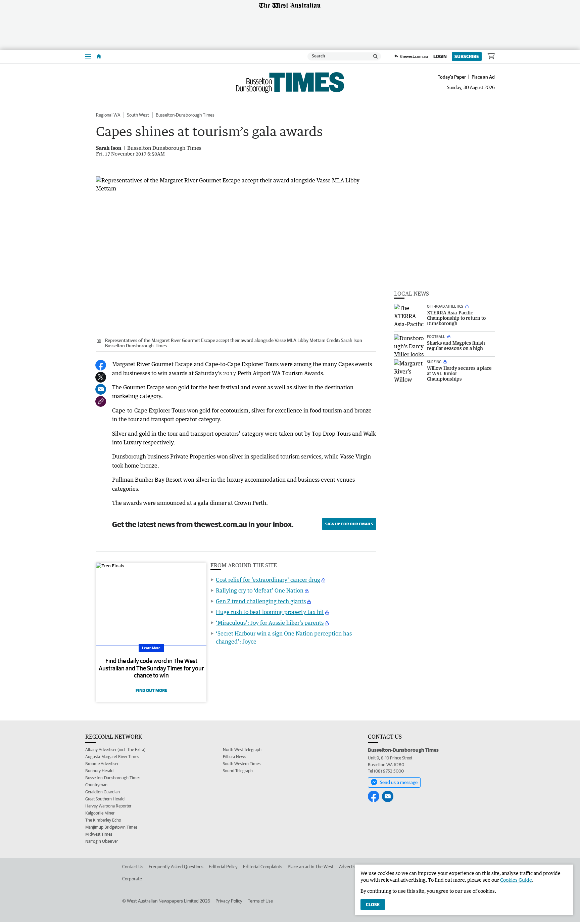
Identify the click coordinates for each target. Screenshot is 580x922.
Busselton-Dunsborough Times (185, 115)
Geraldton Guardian (102, 791)
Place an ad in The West (311, 866)
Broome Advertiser (101, 763)
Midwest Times (98, 834)
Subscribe (466, 56)
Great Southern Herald (105, 798)
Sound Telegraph (238, 770)
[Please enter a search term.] (375, 56)
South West (138, 115)
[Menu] (88, 56)
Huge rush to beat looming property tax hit (270, 612)
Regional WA (108, 115)
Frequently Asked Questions (176, 866)
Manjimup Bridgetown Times (111, 827)
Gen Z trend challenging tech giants (261, 601)
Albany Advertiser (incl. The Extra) (115, 749)
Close (373, 904)
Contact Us (132, 866)
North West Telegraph (242, 749)
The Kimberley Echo (103, 820)
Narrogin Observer (101, 841)
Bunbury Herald (99, 770)
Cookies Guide (516, 880)
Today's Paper (452, 77)
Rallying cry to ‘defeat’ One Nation (259, 590)
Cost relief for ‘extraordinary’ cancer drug (268, 579)
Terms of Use (260, 901)
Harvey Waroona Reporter (108, 805)
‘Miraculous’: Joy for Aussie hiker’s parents (270, 622)
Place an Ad (483, 77)
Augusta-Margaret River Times (112, 756)
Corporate (132, 878)
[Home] (99, 56)
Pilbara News (234, 756)
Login (440, 56)
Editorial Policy (223, 866)
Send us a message (399, 782)
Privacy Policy (228, 901)
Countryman (96, 784)
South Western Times (241, 763)
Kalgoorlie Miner (99, 813)
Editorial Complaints (262, 866)
